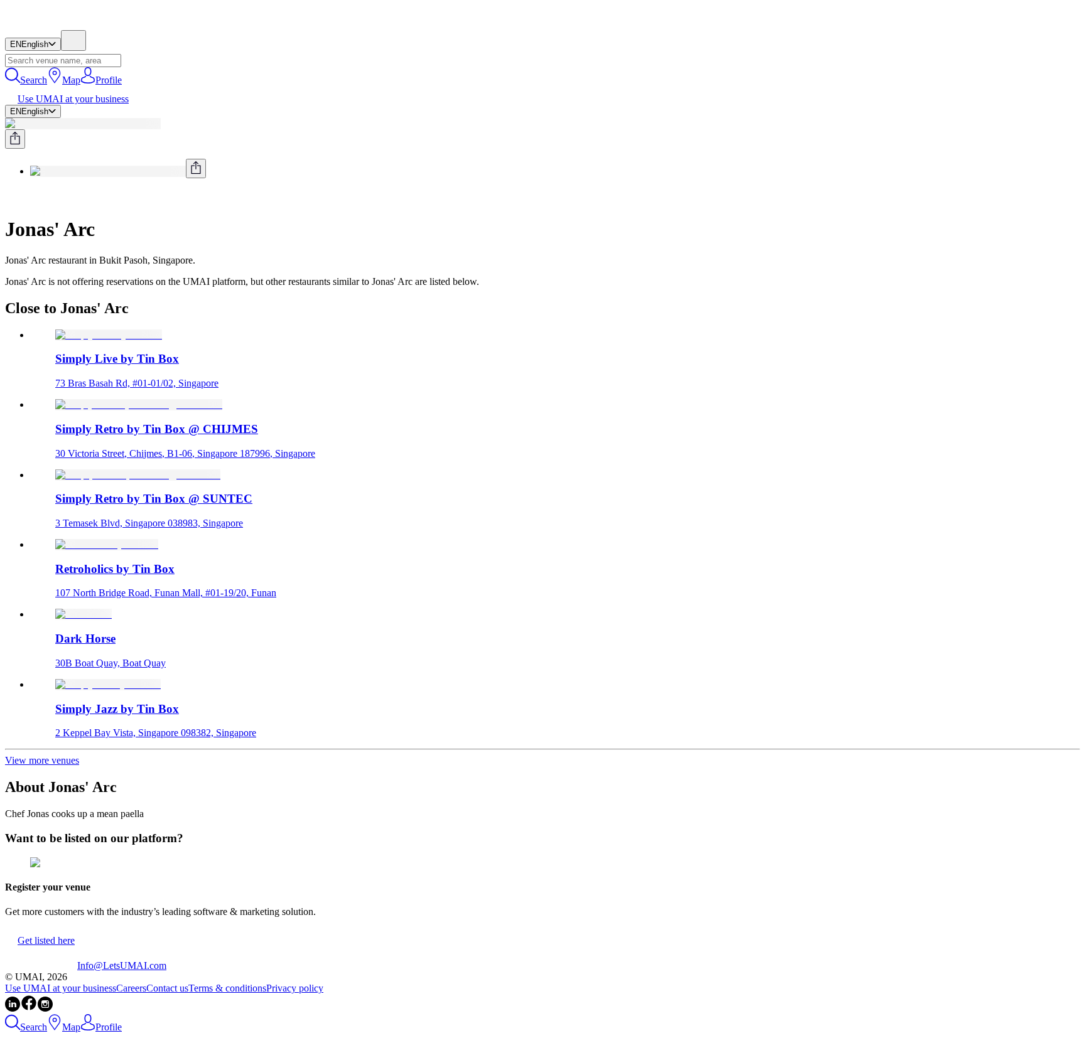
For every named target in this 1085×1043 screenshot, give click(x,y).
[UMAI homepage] (41, 24)
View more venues (42, 760)
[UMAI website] (41, 965)
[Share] (15, 139)
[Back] (10, 198)
